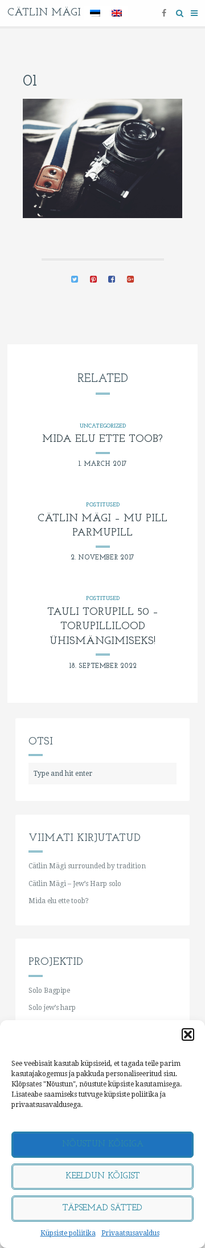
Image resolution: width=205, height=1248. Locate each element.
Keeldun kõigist (102, 1176)
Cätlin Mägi (44, 12)
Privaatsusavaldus (130, 1233)
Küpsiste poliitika (68, 1233)
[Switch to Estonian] (95, 13)
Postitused (103, 505)
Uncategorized (103, 426)
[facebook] (164, 13)
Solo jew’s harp (52, 1008)
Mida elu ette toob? (102, 439)
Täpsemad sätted (102, 1208)
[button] (188, 1034)
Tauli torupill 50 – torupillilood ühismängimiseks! (102, 627)
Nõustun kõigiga (103, 1144)
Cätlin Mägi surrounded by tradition (87, 866)
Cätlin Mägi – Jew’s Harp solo (74, 884)
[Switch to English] (117, 13)
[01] (74, 281)
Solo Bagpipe (49, 991)
